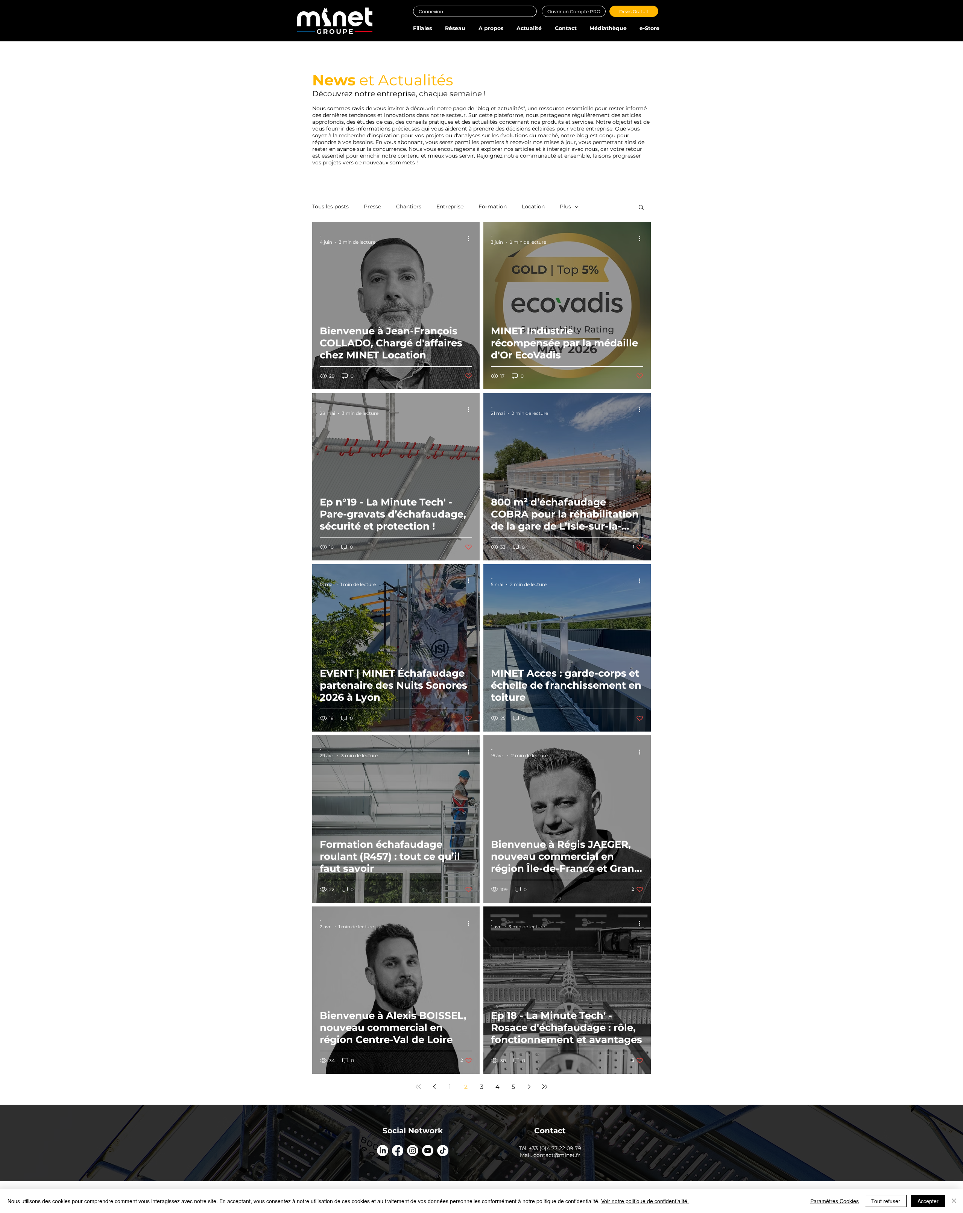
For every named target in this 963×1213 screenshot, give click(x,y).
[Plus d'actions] (470, 238)
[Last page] (544, 1086)
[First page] (418, 1086)
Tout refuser (885, 1201)
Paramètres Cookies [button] (834, 1201)
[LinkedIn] (382, 1150)
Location (533, 206)
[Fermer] (953, 1201)
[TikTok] (442, 1150)
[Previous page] (434, 1086)
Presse (372, 206)
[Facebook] (397, 1150)
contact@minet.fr (556, 1155)
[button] (422, 28)
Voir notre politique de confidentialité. (645, 1201)
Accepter (928, 1201)
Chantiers (408, 206)
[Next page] (529, 1086)
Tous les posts (330, 206)
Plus (565, 206)
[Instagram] (412, 1150)
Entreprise (449, 206)
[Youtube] (427, 1150)
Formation (492, 206)
